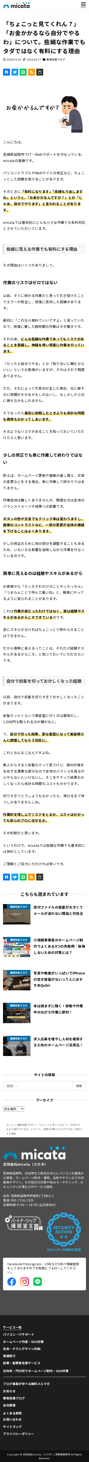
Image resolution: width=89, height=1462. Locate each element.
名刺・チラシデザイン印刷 (21, 1349)
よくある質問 (12, 1413)
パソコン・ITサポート (18, 1334)
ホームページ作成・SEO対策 (23, 1341)
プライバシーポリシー (18, 1434)
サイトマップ (12, 1426)
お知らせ (9, 1391)
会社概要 (9, 1405)
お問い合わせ (12, 1419)
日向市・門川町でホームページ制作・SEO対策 (35, 1371)
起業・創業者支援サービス (21, 1363)
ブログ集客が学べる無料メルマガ (26, 1384)
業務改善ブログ (55, 59)
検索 (79, 1086)
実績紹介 (9, 1356)
